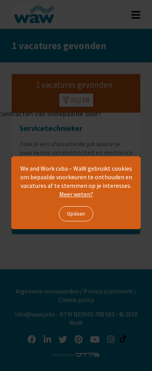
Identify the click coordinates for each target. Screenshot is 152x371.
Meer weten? (76, 194)
